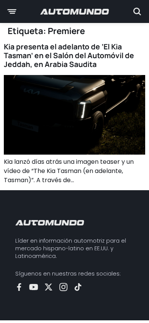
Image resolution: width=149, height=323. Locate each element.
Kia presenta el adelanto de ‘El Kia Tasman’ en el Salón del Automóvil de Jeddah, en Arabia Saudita (69, 55)
